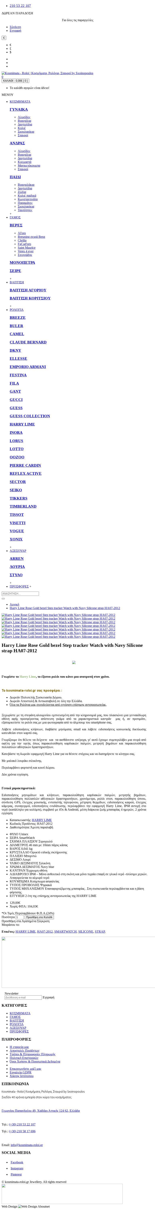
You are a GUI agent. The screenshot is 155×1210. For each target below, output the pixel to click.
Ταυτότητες (25, 210)
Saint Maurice (27, 247)
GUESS (16, 408)
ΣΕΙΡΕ (15, 271)
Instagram (17, 1168)
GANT (15, 391)
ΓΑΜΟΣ (15, 1017)
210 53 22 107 (20, 6)
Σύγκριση (43, 921)
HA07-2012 (45, 931)
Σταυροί (23, 135)
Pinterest (16, 1174)
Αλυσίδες (24, 117)
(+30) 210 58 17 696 (22, 1131)
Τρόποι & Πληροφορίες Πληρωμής (32, 1054)
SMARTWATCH (65, 931)
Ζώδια (22, 192)
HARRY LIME (22, 424)
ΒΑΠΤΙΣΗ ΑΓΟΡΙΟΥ (28, 290)
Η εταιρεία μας (19, 1047)
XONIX (16, 539)
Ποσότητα (8, 917)
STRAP (100, 931)
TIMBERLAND (23, 506)
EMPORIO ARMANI (28, 367)
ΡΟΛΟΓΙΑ (17, 1024)
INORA (16, 432)
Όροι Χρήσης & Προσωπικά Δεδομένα (35, 1061)
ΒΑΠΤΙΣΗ (17, 1020)
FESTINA (18, 375)
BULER (16, 326)
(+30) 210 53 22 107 (22, 1124)
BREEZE (18, 317)
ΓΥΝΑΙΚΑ (19, 109)
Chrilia (22, 240)
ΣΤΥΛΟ (16, 575)
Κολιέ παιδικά (27, 195)
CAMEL (17, 334)
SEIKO (16, 490)
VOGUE (17, 531)
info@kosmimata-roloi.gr (27, 1145)
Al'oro (22, 233)
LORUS (16, 441)
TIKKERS (18, 498)
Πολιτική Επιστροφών (24, 1058)
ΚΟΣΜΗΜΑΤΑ (20, 1013)
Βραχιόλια (24, 120)
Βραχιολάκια (26, 184)
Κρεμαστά (24, 162)
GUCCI (16, 400)
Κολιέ (22, 128)
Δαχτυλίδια (25, 124)
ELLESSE (18, 358)
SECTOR (18, 482)
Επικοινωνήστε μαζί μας (25, 1068)
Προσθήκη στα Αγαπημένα (19, 921)
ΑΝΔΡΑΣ (17, 143)
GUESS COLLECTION (30, 416)
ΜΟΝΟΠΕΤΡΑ (22, 262)
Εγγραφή (48, 997)
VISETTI (17, 523)
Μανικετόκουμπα (29, 165)
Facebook (17, 1162)
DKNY (15, 350)
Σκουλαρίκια (26, 131)
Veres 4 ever (26, 251)
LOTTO (17, 449)
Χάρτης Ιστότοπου (22, 1076)
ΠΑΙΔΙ (15, 177)
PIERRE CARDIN (25, 465)
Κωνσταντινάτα (28, 199)
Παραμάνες (25, 203)
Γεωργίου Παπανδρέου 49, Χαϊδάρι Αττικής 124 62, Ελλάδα (41, 1110)
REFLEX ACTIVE (26, 473)
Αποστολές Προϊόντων (24, 1050)
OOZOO (17, 457)
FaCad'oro (24, 244)
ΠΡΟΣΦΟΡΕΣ (19, 1031)
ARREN (17, 558)
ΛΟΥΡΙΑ (17, 567)
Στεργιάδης (25, 255)
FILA (14, 383)
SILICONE (85, 931)
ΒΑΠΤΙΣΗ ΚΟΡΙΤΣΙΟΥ (30, 298)
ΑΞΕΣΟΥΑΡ (18, 1027)
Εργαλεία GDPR (20, 1072)
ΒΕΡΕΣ (16, 225)
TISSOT (17, 515)
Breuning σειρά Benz (31, 236)
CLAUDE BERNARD (28, 342)
